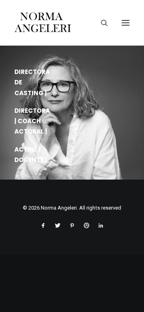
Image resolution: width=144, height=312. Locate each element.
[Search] (101, 22)
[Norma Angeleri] (72, 23)
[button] (125, 23)
